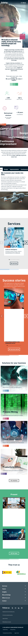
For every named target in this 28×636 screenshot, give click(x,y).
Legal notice (16, 632)
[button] (21, 33)
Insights (4, 592)
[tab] (6, 169)
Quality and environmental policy (8, 611)
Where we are (6, 598)
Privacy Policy (12, 629)
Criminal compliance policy (8, 615)
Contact (4, 601)
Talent (4, 589)
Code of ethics (5, 618)
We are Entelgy (6, 595)
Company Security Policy (7, 632)
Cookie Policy (5, 629)
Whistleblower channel (7, 621)
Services (4, 586)
